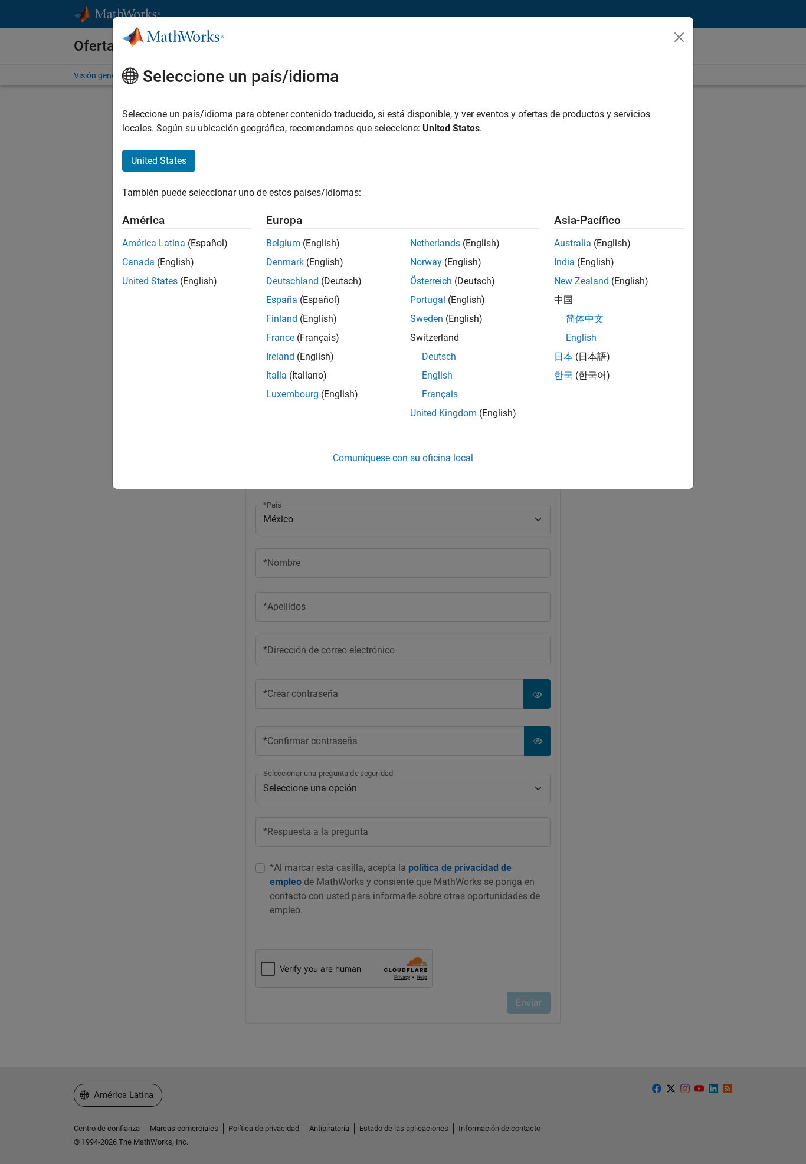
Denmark (285, 262)
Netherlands (435, 243)
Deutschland (292, 281)
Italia (276, 375)
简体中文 (585, 318)
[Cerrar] (679, 37)
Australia (572, 243)
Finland (281, 318)
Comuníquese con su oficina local (403, 457)
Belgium (283, 243)
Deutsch (439, 356)
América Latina (153, 243)
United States (150, 281)
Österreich (431, 281)
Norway (426, 262)
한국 (563, 375)
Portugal (427, 299)
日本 (563, 356)
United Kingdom (443, 413)
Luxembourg (292, 394)
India (564, 262)
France (280, 337)
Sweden (426, 318)
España (281, 299)
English (437, 375)
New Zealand (581, 281)
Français (440, 394)
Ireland (280, 356)
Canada (138, 262)
